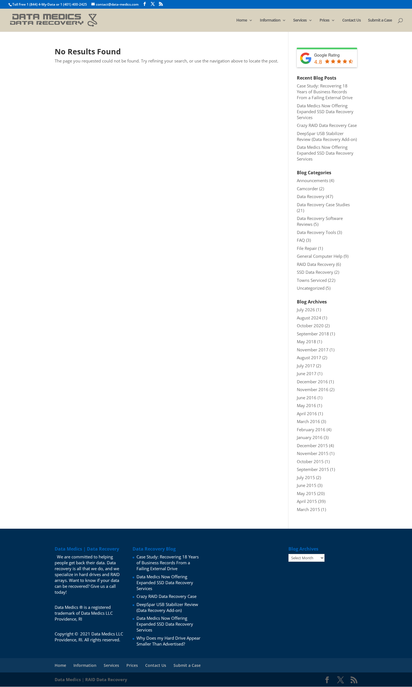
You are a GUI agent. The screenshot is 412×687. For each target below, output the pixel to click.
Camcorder (307, 188)
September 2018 (313, 333)
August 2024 (309, 318)
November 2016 (312, 389)
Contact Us (351, 20)
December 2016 (312, 381)
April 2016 (307, 413)
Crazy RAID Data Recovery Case (327, 125)
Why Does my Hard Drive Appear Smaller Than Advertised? (168, 641)
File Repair (307, 248)
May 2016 (306, 405)
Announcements (312, 180)
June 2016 (306, 397)
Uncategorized (311, 288)
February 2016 (311, 429)
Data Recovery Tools (316, 232)
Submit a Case (380, 20)
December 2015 (312, 445)
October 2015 (310, 461)
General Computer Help (319, 256)
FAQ (301, 240)
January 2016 (310, 437)
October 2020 (310, 325)
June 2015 (306, 485)
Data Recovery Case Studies (323, 204)
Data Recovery (311, 196)
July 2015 (306, 477)
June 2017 (306, 373)
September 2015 (313, 469)
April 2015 (307, 501)
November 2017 (312, 349)
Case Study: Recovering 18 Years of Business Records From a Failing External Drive (325, 91)
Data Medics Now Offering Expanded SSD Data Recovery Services (325, 111)
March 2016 (308, 421)
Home (241, 20)
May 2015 (306, 493)
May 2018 (306, 341)
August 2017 (309, 357)
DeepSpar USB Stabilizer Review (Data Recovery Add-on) (327, 136)
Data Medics (68, 679)
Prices (324, 20)
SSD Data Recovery (315, 272)
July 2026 (306, 309)
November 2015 (312, 453)
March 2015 (308, 509)
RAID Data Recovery (316, 264)
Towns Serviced (312, 280)
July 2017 (306, 365)
